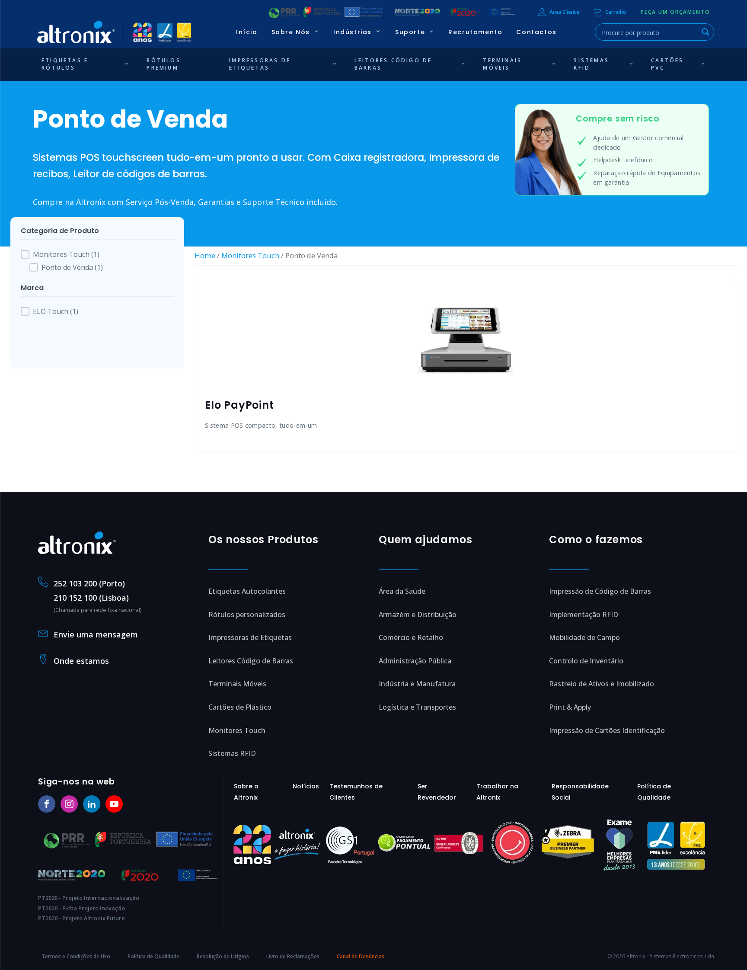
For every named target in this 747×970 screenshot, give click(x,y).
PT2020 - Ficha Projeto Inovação (81, 908)
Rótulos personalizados (246, 614)
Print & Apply (570, 707)
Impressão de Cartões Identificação (607, 730)
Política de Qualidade (654, 792)
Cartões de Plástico (239, 707)
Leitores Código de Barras (250, 661)
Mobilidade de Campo (584, 637)
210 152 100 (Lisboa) (91, 597)
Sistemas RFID (232, 753)
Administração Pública (415, 661)
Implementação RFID (583, 614)
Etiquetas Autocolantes (247, 591)
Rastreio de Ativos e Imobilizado (601, 683)
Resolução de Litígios (223, 956)
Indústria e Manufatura (417, 683)
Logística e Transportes (417, 707)
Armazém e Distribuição (417, 614)
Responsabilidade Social (580, 792)
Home (205, 255)
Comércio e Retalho (411, 637)
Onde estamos (81, 661)
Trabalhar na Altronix (497, 792)
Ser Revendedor (437, 792)
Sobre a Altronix (246, 792)
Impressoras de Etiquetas (250, 637)
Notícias (306, 786)
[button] (675, 12)
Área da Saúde (402, 591)
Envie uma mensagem (96, 634)
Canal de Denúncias (360, 956)
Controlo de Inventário (586, 661)
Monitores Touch (250, 255)
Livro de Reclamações (292, 956)
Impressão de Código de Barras (600, 591)
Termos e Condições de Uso (76, 956)
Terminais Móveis (237, 683)
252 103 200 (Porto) (89, 583)
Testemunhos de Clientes (356, 792)
